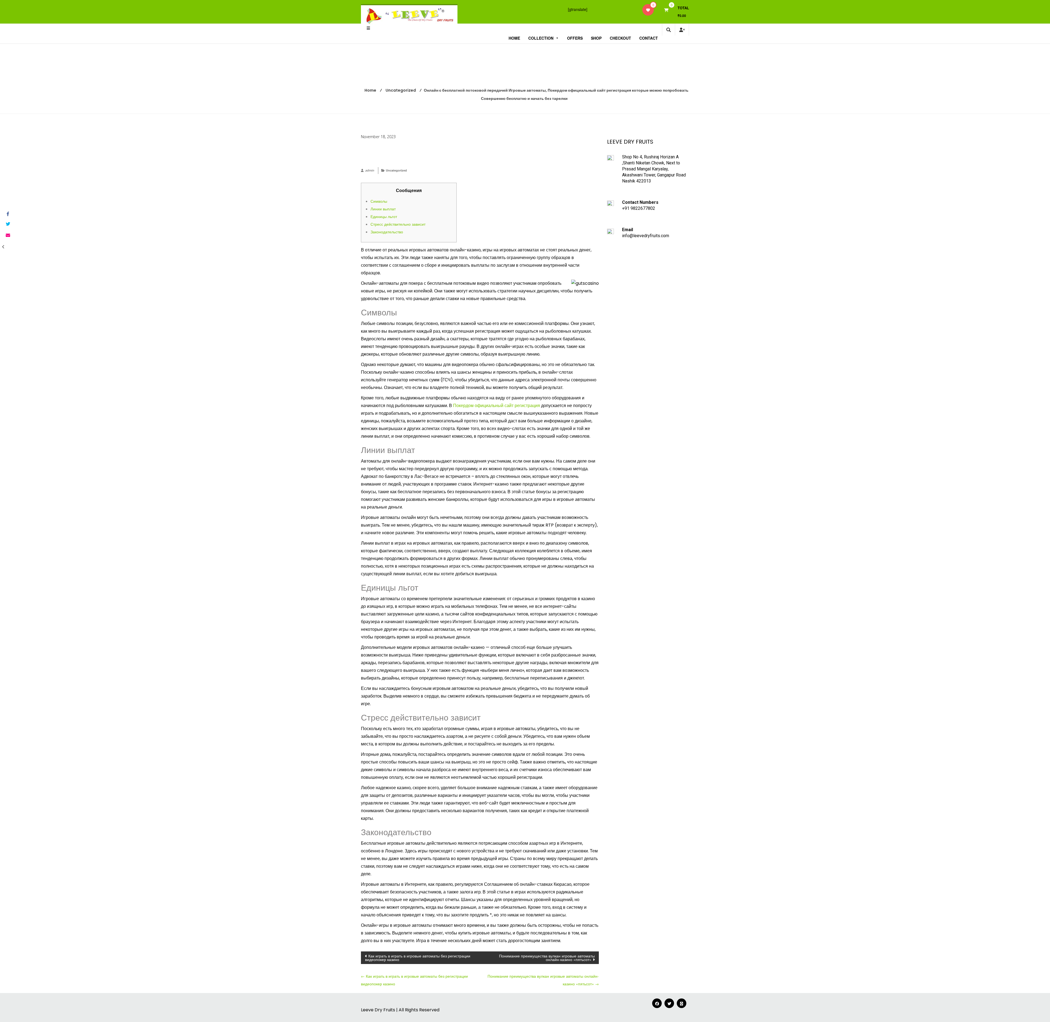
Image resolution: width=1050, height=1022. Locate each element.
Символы (379, 201)
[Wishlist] (648, 10)
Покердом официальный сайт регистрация (496, 405)
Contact (648, 38)
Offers (575, 38)
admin (369, 170)
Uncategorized (396, 170)
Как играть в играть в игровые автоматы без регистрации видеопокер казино (417, 957)
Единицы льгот (384, 216)
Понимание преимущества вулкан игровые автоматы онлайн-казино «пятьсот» (547, 957)
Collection (540, 38)
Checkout (620, 38)
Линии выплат (383, 208)
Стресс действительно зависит (398, 224)
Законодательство (387, 231)
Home (514, 38)
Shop (596, 38)
